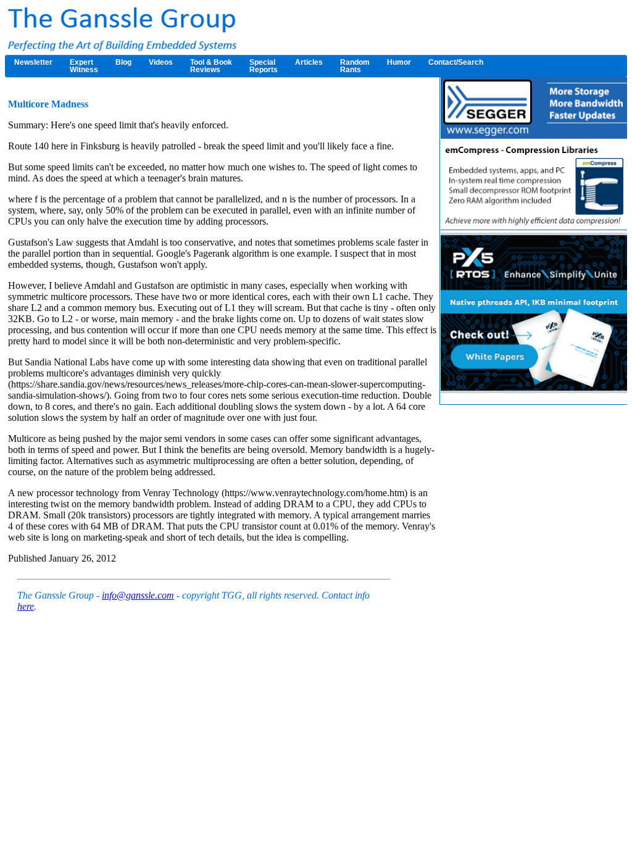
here (25, 606)
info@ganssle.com (138, 595)
